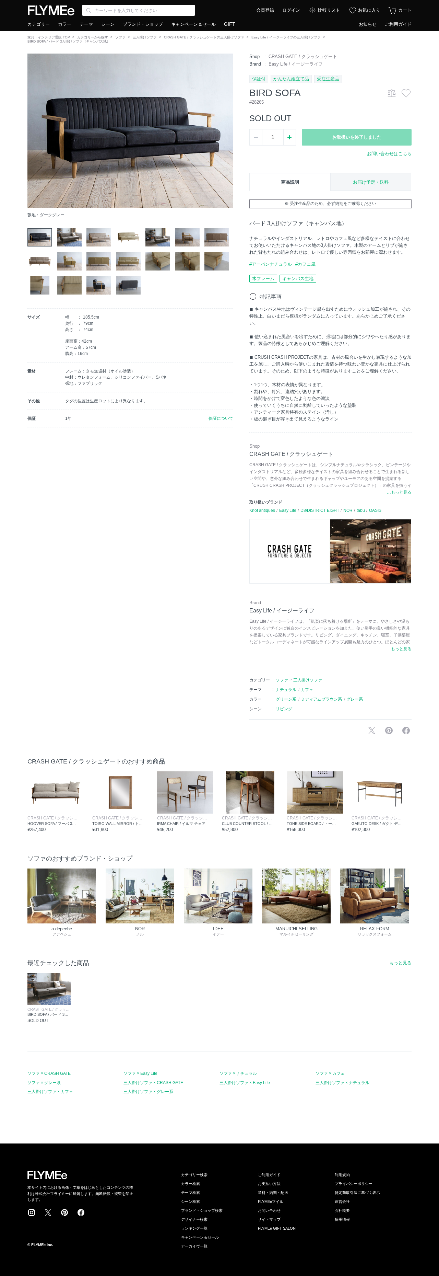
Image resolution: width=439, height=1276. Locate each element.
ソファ (120, 37)
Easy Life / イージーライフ (296, 64)
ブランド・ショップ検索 (202, 1210)
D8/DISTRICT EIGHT (319, 510)
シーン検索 (190, 1201)
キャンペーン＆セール (193, 24)
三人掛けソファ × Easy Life (245, 1082)
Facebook (81, 1212)
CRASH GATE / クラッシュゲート (303, 56)
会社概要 (342, 1210)
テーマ (86, 24)
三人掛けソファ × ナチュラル (342, 1082)
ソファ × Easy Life (140, 1073)
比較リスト (329, 10)
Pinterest (64, 1212)
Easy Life (287, 510)
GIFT (229, 24)
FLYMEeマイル (270, 1201)
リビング (284, 708)
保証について (221, 418)
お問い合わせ (269, 1210)
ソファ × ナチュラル (238, 1073)
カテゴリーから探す (92, 37)
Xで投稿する (371, 730)
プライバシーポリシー (353, 1184)
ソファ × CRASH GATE (49, 1073)
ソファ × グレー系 (44, 1082)
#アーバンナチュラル (270, 264)
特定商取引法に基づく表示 (357, 1193)
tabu (361, 510)
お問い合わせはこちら (389, 153)
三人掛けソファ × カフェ (50, 1091)
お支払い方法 (269, 1184)
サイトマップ (269, 1219)
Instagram (31, 1212)
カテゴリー (38, 24)
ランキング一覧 (194, 1228)
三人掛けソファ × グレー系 (148, 1091)
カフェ (307, 689)
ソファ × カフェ (330, 1073)
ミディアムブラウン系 (321, 699)
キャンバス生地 (297, 278)
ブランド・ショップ (143, 24)
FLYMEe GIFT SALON (277, 1228)
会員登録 (265, 10)
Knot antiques (262, 510)
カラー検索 (190, 1184)
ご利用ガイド (398, 24)
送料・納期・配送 (273, 1193)
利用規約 (342, 1175)
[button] (32, 131)
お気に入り (369, 10)
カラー (64, 24)
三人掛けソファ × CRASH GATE (153, 1082)
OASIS (375, 510)
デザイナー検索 (194, 1219)
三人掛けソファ (145, 37)
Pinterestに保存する (388, 730)
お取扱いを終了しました (356, 137)
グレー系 (354, 699)
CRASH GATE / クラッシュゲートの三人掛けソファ (204, 37)
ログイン (291, 10)
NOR (348, 510)
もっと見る (400, 962)
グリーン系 (286, 699)
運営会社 (342, 1201)
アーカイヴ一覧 (194, 1246)
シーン (108, 24)
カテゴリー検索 (194, 1175)
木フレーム (263, 278)
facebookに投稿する (406, 730)
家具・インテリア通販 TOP (48, 37)
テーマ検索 (190, 1193)
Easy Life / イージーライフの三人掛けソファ (286, 37)
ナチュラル (286, 689)
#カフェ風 (305, 264)
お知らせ (368, 24)
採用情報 (342, 1219)
